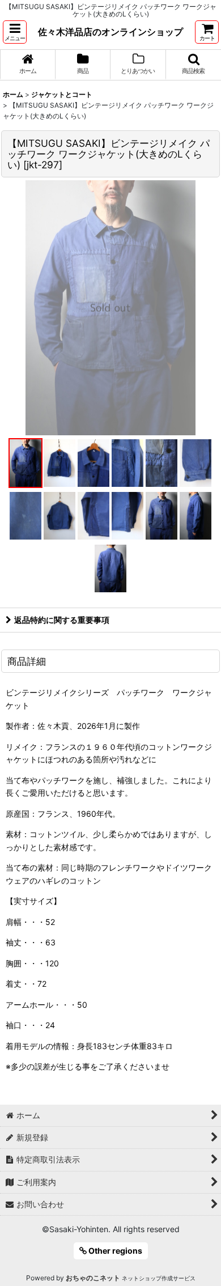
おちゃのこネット (93, 1278)
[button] (15, 32)
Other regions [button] (114, 1250)
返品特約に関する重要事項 (61, 620)
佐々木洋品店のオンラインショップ (110, 31)
